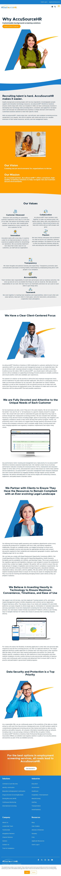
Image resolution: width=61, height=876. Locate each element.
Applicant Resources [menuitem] (54, 2)
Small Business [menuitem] (36, 809)
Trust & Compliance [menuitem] (8, 848)
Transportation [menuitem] (36, 806)
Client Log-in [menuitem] (44, 2)
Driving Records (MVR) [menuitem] (9, 798)
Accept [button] (27, 872)
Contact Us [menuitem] (5, 844)
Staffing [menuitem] (34, 802)
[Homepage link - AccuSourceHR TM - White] (10, 861)
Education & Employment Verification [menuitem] (13, 791)
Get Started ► (30, 768)
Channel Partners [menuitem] (7, 837)
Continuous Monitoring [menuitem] (9, 802)
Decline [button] (34, 872)
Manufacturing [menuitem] (36, 798)
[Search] (55, 6)
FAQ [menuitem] (33, 837)
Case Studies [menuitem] (36, 826)
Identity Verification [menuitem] (8, 787)
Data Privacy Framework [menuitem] (15, 864)
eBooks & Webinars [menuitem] (38, 830)
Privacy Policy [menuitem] (5, 864)
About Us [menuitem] (5, 822)
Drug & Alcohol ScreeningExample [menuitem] (12, 795)
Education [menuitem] (35, 783)
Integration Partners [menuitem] (8, 833)
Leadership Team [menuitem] (7, 826)
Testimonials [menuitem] (6, 830)
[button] (59, 6)
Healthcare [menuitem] (35, 791)
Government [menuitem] (35, 787)
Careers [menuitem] (4, 841)
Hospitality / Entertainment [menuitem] (40, 795)
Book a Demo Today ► (11, 26)
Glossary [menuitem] (34, 833)
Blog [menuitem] (33, 822)
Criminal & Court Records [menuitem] (10, 783)
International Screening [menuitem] (9, 806)
